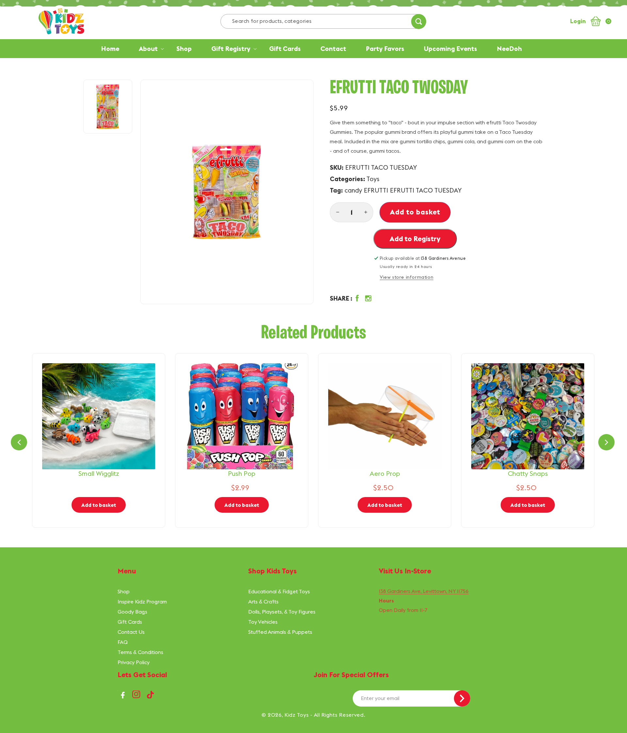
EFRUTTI (376, 190)
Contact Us (131, 632)
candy (353, 190)
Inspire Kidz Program (142, 601)
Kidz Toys (296, 714)
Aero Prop (385, 473)
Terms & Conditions (140, 652)
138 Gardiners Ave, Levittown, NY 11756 (424, 591)
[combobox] (323, 21)
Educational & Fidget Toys (279, 591)
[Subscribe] (462, 698)
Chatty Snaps (528, 473)
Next (606, 442)
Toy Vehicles (263, 621)
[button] (352, 299)
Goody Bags (132, 611)
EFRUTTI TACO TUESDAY (426, 190)
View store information (406, 277)
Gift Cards (130, 621)
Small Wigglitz (98, 473)
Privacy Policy (134, 662)
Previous (19, 442)
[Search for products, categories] (418, 21)
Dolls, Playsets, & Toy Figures (281, 611)
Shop (124, 591)
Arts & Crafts (263, 601)
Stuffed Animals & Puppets (280, 632)
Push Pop (241, 473)
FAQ (123, 642)
